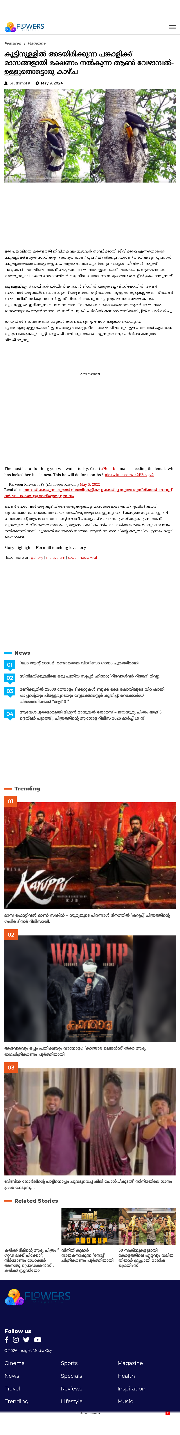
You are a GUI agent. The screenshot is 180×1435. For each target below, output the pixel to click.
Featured (12, 43)
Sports (69, 1363)
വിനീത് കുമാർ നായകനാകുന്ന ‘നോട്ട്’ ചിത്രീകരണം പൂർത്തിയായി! (87, 1255)
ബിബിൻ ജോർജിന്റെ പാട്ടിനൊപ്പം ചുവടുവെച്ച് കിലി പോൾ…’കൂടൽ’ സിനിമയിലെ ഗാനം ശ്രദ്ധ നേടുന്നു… (88, 1184)
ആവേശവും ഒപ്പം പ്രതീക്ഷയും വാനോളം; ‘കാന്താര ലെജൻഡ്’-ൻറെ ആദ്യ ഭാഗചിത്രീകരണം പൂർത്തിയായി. (75, 1051)
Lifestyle (72, 1401)
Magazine (36, 43)
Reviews (71, 1389)
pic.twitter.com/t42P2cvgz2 (129, 475)
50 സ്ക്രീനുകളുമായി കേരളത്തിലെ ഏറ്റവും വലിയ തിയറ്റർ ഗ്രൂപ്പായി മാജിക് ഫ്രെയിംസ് (146, 1258)
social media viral (82, 557)
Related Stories (36, 1201)
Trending (27, 788)
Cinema (14, 1363)
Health (126, 1376)
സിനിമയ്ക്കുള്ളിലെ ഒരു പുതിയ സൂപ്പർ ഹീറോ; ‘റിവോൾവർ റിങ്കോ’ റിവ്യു (89, 676)
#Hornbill (110, 469)
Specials (71, 1376)
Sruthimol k (19, 83)
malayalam (55, 557)
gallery (37, 557)
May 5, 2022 (90, 485)
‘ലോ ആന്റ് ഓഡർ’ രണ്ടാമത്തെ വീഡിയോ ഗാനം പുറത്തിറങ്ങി (79, 663)
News (22, 653)
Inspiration (131, 1389)
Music (125, 1401)
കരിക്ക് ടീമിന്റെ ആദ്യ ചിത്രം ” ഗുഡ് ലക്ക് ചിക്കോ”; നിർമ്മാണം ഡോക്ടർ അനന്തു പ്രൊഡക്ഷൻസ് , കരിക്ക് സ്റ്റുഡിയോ (31, 1260)
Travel (12, 1389)
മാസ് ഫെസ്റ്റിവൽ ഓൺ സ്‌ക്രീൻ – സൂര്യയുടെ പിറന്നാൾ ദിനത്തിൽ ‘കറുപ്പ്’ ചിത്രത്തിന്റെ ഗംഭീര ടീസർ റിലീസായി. (87, 918)
